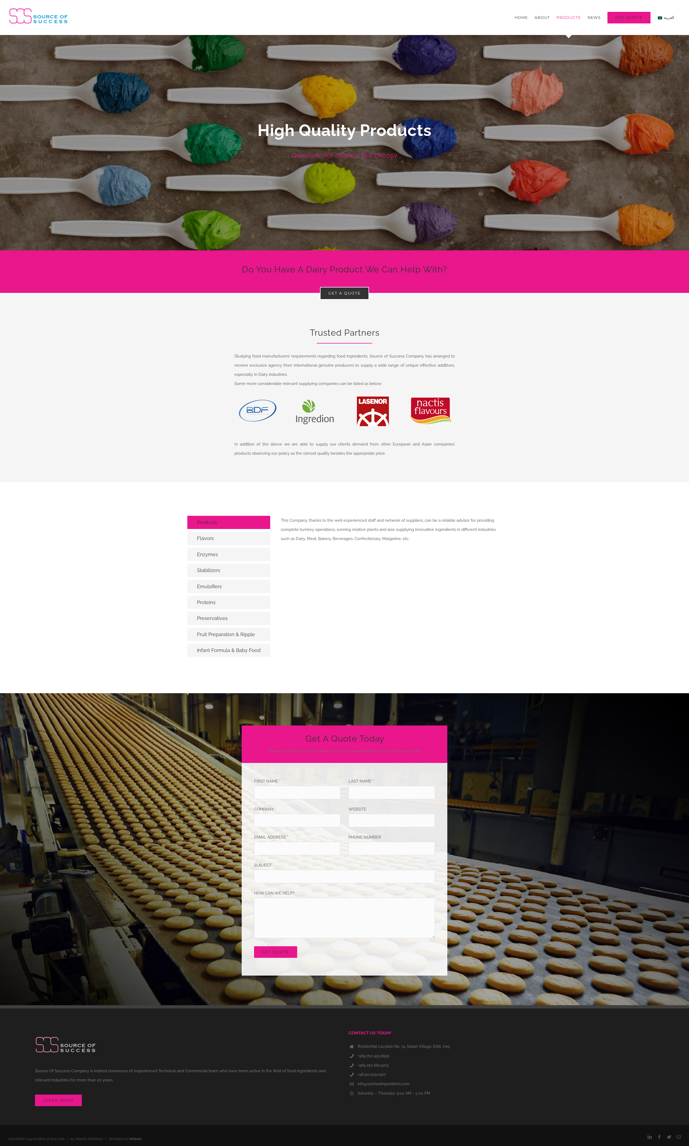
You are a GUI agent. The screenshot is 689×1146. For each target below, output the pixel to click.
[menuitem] (521, 17)
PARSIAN (135, 1139)
